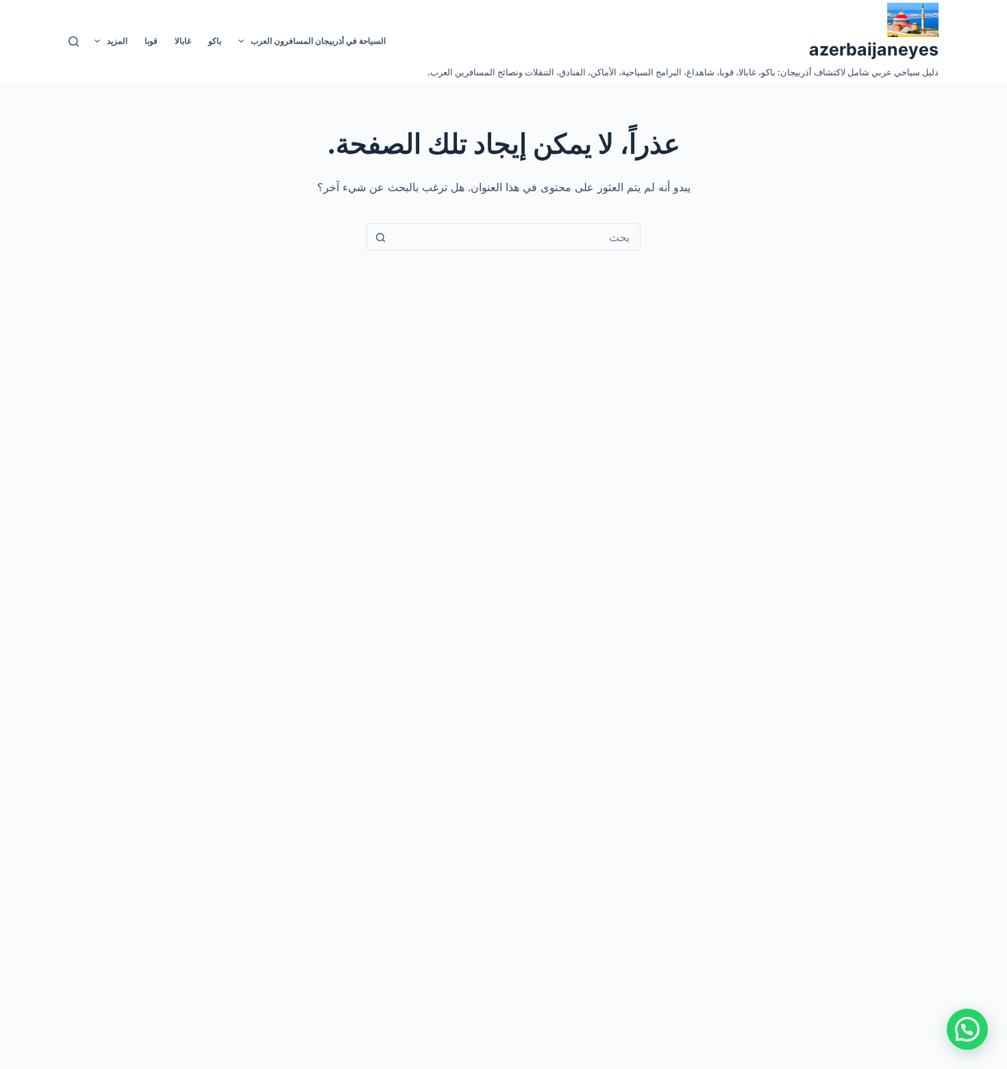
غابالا (183, 41)
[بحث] (74, 41)
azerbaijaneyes (873, 49)
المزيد (117, 41)
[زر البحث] (380, 237)
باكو (214, 41)
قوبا (151, 41)
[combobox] (516, 237)
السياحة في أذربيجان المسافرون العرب (318, 41)
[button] (967, 1029)
